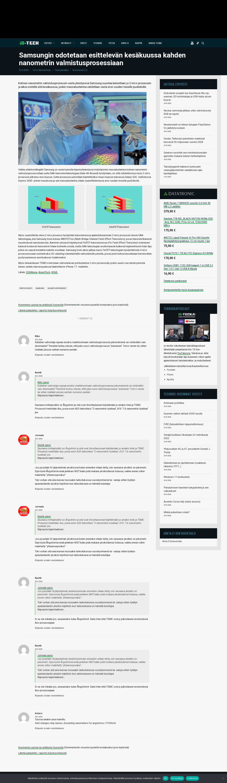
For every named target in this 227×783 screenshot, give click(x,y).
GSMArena (31, 272)
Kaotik (38, 372)
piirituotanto (25, 288)
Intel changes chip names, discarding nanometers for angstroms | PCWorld (75, 723)
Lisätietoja (192, 778)
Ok (165, 778)
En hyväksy (177, 778)
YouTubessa (183, 353)
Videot (83, 43)
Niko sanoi (43, 382)
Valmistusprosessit (57, 288)
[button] (193, 43)
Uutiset (48, 43)
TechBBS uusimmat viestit (183, 394)
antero (38, 713)
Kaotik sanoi (44, 445)
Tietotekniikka (62, 70)
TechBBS (97, 43)
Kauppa (138, 43)
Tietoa (111, 43)
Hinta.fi (125, 43)
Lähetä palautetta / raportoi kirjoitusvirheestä (42, 310)
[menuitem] (50, 43)
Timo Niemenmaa (42, 70)
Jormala (39, 435)
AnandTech (44, 272)
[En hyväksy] (223, 778)
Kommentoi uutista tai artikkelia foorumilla (40, 304)
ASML (54, 272)
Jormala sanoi (45, 587)
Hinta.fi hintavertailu (172, 541)
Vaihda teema (155, 43)
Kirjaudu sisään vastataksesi (49, 355)
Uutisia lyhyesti (175, 84)
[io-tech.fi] (29, 43)
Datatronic (180, 193)
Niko (37, 336)
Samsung (40, 288)
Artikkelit (66, 43)
